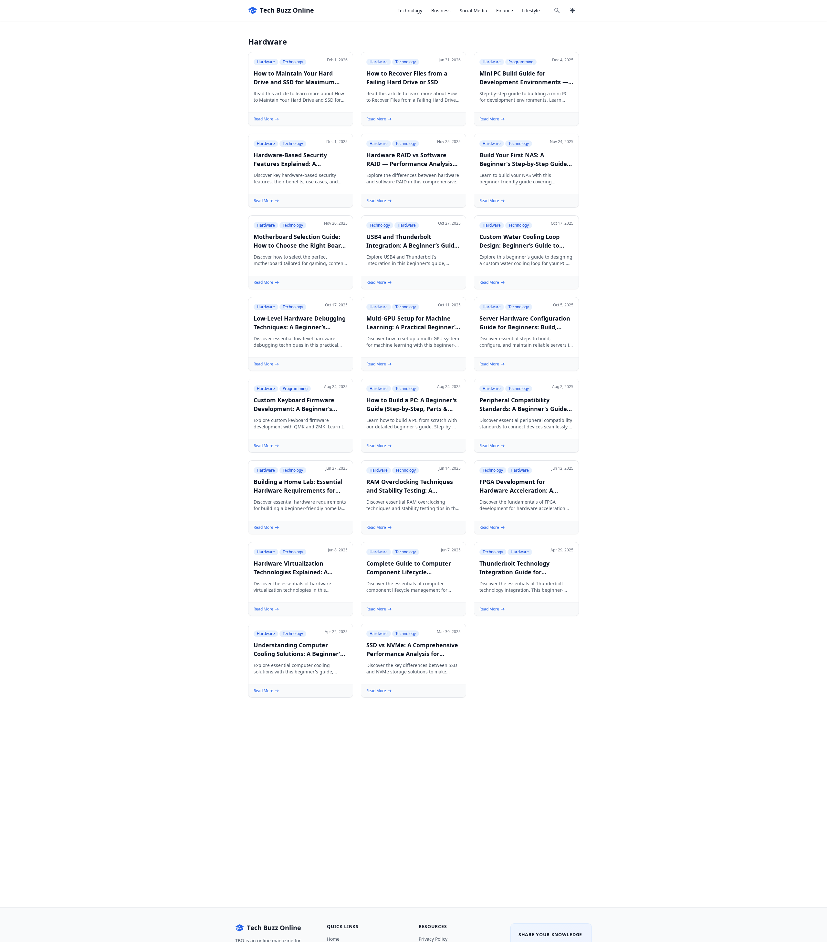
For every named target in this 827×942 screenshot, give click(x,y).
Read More (263, 119)
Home (333, 939)
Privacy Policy (433, 939)
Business (441, 10)
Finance (504, 10)
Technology (410, 10)
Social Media (473, 10)
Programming (520, 62)
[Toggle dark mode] (572, 10)
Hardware (266, 62)
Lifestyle (531, 10)
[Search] (556, 10)
